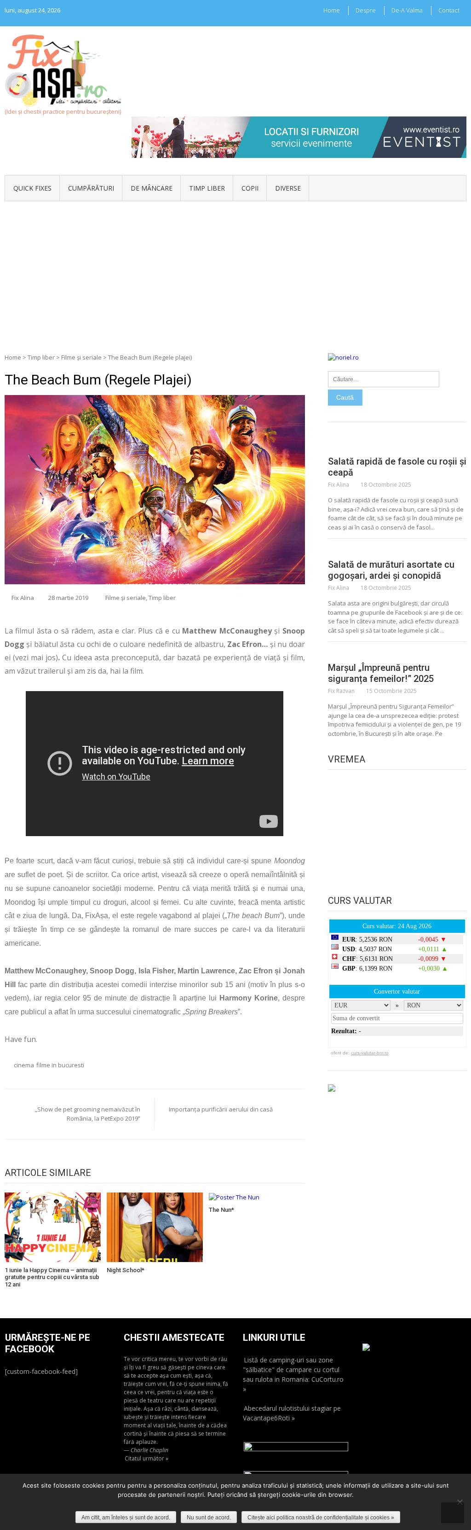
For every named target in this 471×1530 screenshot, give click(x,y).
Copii (249, 188)
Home (331, 10)
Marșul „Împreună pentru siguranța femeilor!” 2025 (381, 673)
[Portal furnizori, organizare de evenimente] (299, 120)
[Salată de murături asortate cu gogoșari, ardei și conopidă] (397, 549)
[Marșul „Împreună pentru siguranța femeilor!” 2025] (397, 652)
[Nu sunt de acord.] (459, 1502)
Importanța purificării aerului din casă (221, 1109)
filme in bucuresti (60, 1065)
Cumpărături (91, 188)
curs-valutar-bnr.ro (370, 1052)
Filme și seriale (81, 357)
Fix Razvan (341, 691)
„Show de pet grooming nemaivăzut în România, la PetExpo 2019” (87, 1114)
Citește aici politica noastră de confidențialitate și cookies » (320, 1517)
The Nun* (221, 1209)
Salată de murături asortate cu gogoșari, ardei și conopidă (391, 570)
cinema (24, 1065)
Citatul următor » (146, 1458)
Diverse (288, 188)
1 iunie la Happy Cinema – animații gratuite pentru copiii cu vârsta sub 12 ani (52, 1277)
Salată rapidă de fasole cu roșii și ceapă (397, 467)
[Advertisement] (235, 270)
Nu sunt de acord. (209, 1517)
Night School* (125, 1270)
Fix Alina (22, 597)
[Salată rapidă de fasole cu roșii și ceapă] (397, 446)
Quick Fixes (32, 188)
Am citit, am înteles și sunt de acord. (125, 1517)
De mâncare (151, 188)
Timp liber (207, 188)
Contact (449, 10)
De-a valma (407, 10)
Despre (366, 10)
